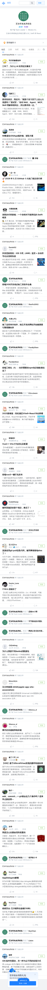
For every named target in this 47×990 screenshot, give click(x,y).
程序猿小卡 (33, 857)
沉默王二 (12, 93)
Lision (31, 941)
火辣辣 (11, 469)
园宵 (10, 955)
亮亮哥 (11, 130)
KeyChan (12, 872)
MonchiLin (13, 681)
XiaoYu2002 (33, 304)
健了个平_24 (14, 757)
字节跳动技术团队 (35, 621)
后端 (36, 158)
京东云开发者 (34, 530)
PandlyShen (33, 347)
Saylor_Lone (14, 583)
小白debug (13, 645)
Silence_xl (33, 710)
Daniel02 (12, 247)
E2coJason (33, 393)
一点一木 (12, 173)
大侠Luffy (13, 319)
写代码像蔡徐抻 (15, 60)
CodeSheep (13, 502)
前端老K (12, 438)
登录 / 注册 (23, 983)
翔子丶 (11, 790)
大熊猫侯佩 (13, 209)
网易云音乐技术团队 (36, 631)
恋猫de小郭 (33, 611)
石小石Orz (13, 545)
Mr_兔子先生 (14, 408)
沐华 (10, 826)
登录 (39, 3)
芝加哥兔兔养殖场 (8, 55)
